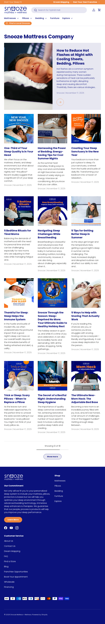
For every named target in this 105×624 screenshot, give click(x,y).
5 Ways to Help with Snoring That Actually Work (85, 316)
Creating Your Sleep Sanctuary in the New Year (85, 151)
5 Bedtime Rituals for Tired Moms (17, 232)
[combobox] (59, 10)
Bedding (59, 490)
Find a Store (10, 561)
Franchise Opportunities (16, 571)
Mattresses (60, 480)
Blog (6, 566)
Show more (52, 456)
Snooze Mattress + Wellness (21, 615)
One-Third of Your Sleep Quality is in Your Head (18, 151)
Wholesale (9, 581)
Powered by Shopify (40, 615)
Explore (58, 501)
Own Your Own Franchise (85, 2)
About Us (8, 540)
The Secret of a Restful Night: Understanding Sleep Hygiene (52, 399)
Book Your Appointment (16, 576)
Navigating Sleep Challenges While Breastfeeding (49, 234)
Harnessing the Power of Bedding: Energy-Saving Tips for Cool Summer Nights (52, 153)
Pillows (58, 485)
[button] (99, 10)
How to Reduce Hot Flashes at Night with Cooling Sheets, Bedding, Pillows (75, 57)
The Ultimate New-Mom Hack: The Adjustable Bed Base (84, 399)
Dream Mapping (61, 2)
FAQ (6, 556)
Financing (9, 587)
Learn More (13, 519)
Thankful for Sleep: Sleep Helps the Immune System (16, 316)
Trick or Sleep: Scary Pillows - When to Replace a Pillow (17, 399)
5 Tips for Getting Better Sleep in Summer (82, 234)
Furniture (54, 18)
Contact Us (9, 546)
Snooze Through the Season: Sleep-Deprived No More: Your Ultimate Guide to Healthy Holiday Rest (52, 319)
